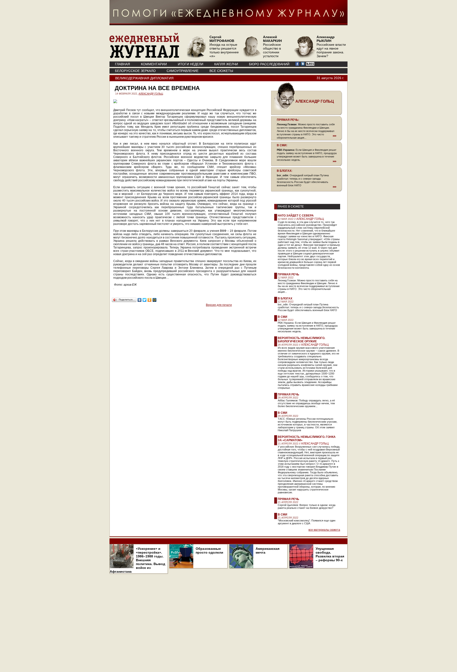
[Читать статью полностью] (306, 135)
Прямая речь (288, 274)
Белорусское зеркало (135, 71)
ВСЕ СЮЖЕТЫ (221, 71)
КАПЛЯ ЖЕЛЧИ (226, 64)
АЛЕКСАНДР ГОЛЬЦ (151, 93)
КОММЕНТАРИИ (154, 64)
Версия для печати (219, 305)
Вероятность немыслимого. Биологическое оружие (301, 339)
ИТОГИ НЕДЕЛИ (190, 64)
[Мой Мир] (154, 300)
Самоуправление (183, 71)
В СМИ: (282, 145)
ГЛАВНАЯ (122, 64)
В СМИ (282, 316)
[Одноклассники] (149, 300)
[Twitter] (144, 300)
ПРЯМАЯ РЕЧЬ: (288, 119)
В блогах (285, 298)
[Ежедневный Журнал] (144, 57)
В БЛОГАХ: (284, 170)
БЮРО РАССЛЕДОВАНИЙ (269, 64)
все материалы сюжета (324, 529)
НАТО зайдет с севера (296, 215)
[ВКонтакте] (139, 300)
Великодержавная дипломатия (144, 78)
